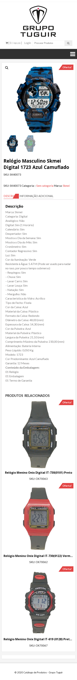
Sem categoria (44, 185)
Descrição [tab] (11, 196)
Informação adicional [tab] (36, 196)
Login (27, 42)
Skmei (66, 185)
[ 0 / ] (15, 42)
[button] (7, 68)
